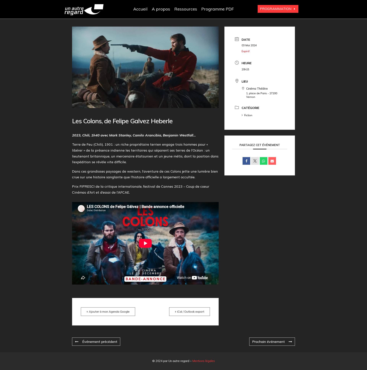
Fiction (248, 115)
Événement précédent (99, 341)
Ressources (185, 10)
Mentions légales (203, 361)
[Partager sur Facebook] (246, 161)
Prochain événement (268, 341)
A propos (161, 10)
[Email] (272, 161)
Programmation (275, 8)
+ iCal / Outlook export (189, 311)
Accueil (140, 10)
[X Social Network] (255, 161)
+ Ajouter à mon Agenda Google (108, 311)
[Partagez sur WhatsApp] (263, 161)
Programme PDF (217, 10)
